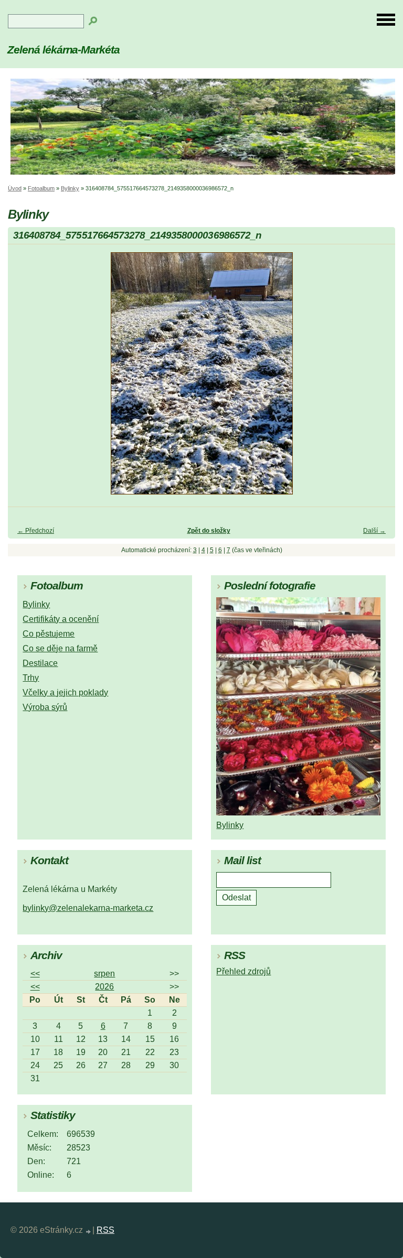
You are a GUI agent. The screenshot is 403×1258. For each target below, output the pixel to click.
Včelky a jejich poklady (65, 692)
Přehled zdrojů (243, 971)
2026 (104, 986)
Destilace (40, 663)
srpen (104, 973)
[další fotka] (378, 378)
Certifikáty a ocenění (61, 619)
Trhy (31, 677)
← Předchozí (35, 530)
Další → (374, 530)
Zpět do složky (208, 530)
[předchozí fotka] (25, 378)
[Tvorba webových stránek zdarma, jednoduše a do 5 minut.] (88, 1231)
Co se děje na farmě (60, 648)
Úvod (15, 188)
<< (35, 973)
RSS (105, 1229)
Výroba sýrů (45, 707)
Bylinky (70, 188)
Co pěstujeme (49, 633)
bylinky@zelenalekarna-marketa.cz (88, 908)
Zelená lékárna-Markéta (63, 50)
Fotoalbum (41, 188)
